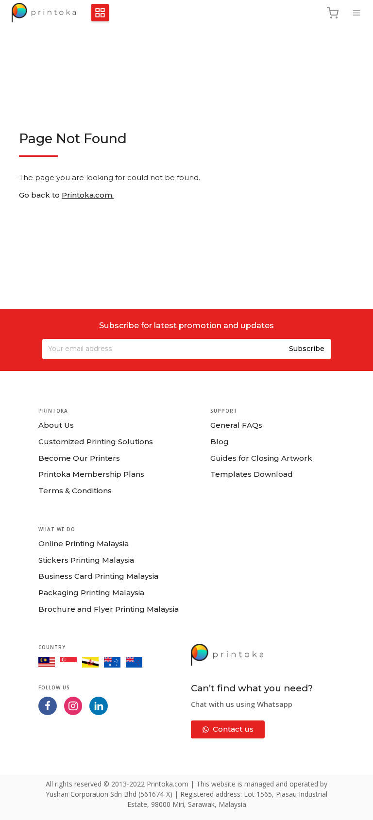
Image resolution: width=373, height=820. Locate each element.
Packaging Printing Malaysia (91, 592)
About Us (56, 425)
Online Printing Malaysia (83, 543)
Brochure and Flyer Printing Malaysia (108, 609)
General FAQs (236, 425)
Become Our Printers (79, 458)
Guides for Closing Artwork (261, 458)
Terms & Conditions (75, 490)
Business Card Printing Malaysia (98, 576)
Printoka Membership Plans (91, 474)
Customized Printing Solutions (95, 441)
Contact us (233, 729)
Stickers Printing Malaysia (86, 560)
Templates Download (251, 474)
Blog (219, 441)
